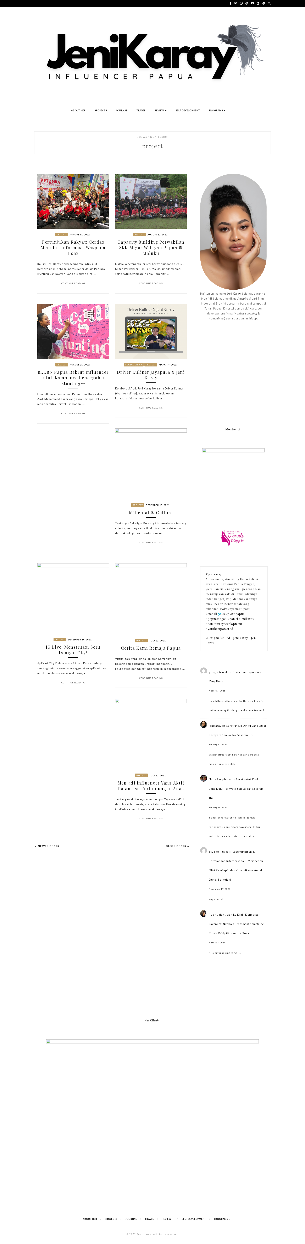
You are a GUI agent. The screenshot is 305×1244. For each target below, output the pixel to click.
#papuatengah (216, 619)
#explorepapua (233, 614)
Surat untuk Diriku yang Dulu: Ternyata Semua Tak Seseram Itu (236, 789)
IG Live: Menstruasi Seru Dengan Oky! (73, 649)
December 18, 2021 (158, 505)
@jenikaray (214, 574)
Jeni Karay (234, 293)
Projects (101, 110)
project (62, 234)
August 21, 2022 (80, 364)
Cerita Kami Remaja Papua (151, 648)
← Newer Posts (46, 845)
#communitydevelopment (224, 624)
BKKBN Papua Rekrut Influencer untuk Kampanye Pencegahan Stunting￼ (73, 377)
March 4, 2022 (168, 364)
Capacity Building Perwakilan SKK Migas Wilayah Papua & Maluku (150, 247)
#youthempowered (219, 629)
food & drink (133, 364)
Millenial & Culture (151, 512)
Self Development (188, 110)
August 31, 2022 (80, 234)
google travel (218, 672)
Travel (141, 110)
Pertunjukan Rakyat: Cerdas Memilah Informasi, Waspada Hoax (73, 247)
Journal (121, 110)
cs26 (212, 851)
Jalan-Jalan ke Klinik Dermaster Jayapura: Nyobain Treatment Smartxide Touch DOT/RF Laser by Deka (236, 924)
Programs (216, 110)
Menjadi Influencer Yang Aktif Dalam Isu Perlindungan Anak (151, 785)
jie (210, 914)
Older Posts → (178, 845)
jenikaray (215, 725)
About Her (78, 110)
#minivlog (232, 579)
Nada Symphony (220, 779)
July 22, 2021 (157, 640)
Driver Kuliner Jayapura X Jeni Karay (151, 374)
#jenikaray (246, 619)
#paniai (232, 619)
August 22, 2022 (158, 234)
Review (160, 110)
